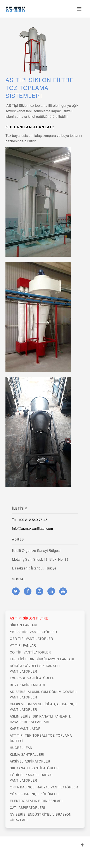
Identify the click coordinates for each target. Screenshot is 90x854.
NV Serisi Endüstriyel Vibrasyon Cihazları (40, 817)
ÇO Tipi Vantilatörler (30, 652)
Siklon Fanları (23, 625)
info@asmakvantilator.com (32, 528)
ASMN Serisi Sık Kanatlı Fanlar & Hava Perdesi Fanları (40, 719)
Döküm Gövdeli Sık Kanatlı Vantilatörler (35, 668)
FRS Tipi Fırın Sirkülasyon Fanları (42, 659)
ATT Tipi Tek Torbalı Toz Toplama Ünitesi (41, 738)
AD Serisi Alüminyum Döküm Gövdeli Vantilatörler (44, 694)
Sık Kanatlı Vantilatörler (34, 768)
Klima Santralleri (27, 754)
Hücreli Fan (21, 747)
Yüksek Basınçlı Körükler (34, 794)
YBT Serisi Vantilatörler (33, 632)
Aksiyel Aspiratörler (30, 761)
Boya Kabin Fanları (27, 685)
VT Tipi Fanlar (23, 645)
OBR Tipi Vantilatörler (31, 638)
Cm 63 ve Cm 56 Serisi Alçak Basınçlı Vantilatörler (44, 707)
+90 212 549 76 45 (32, 519)
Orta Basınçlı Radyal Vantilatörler (44, 787)
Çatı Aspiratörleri (27, 807)
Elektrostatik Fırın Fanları (36, 800)
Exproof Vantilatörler (32, 678)
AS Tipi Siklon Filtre (29, 618)
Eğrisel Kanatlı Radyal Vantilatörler (32, 777)
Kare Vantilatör (25, 728)
